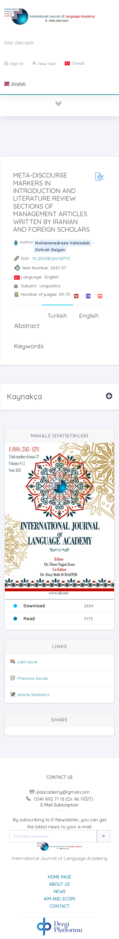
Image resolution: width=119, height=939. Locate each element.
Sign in (16, 63)
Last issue (27, 662)
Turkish (78, 63)
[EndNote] (88, 296)
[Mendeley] (76, 296)
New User (46, 63)
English (18, 83)
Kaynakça (24, 396)
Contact (60, 906)
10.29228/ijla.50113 (51, 258)
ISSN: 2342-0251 (19, 42)
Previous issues (32, 678)
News (60, 891)
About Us (59, 884)
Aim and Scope (60, 899)
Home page (59, 877)
